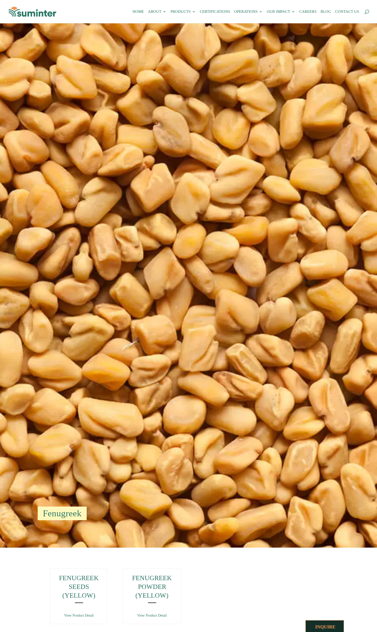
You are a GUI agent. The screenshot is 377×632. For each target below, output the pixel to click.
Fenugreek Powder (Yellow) (152, 586)
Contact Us (347, 12)
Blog (326, 12)
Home (138, 12)
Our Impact (278, 12)
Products (181, 12)
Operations (245, 12)
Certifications (215, 12)
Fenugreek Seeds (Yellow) (79, 586)
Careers (307, 12)
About (154, 12)
